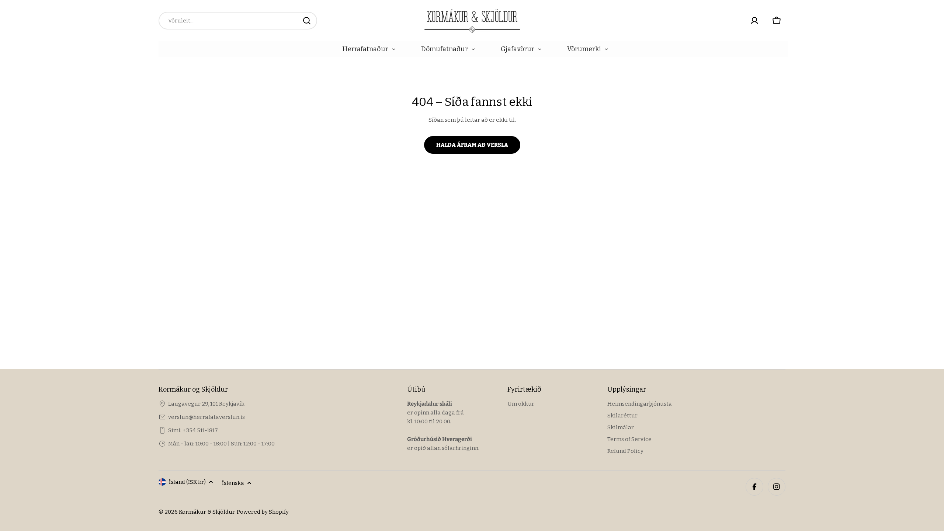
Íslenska (233, 483)
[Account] (754, 20)
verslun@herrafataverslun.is (206, 417)
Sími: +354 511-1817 (193, 430)
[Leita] (306, 20)
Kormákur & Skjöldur (207, 512)
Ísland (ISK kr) (187, 482)
